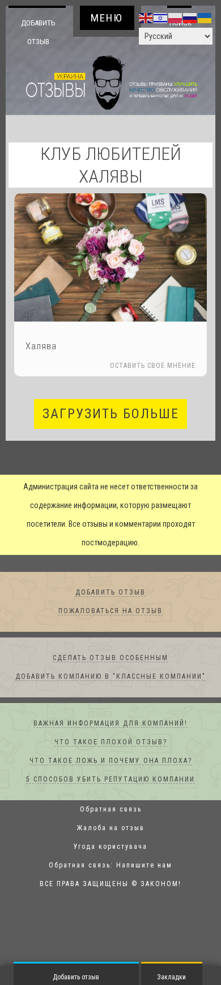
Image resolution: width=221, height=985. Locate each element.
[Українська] (205, 17)
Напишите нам (144, 866)
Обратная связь (111, 810)
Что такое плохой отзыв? (110, 743)
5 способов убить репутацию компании (110, 780)
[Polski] (175, 17)
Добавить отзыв (38, 32)
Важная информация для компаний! (110, 724)
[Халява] (110, 258)
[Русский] (190, 17)
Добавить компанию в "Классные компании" (110, 677)
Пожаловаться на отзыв (110, 611)
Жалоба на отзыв (110, 828)
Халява (41, 346)
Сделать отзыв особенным (110, 658)
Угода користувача (110, 847)
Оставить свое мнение (153, 366)
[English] (146, 17)
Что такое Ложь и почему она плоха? (110, 761)
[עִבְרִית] (161, 17)
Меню (107, 17)
